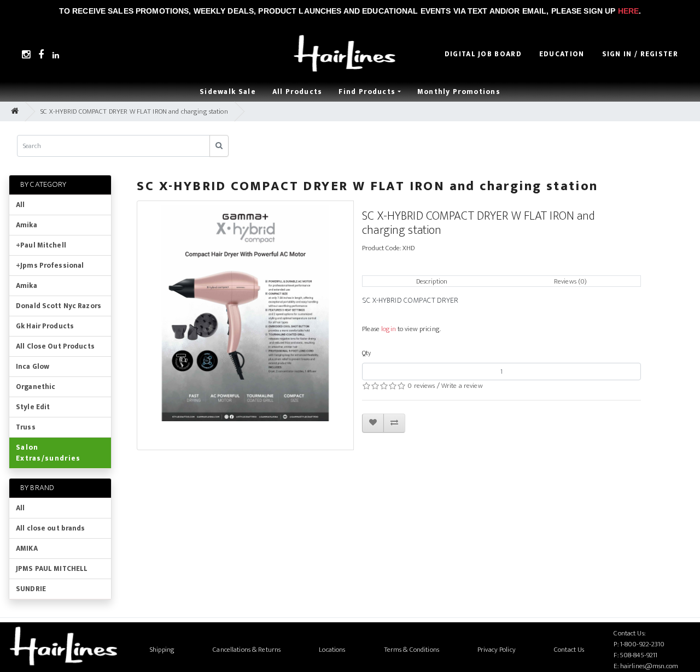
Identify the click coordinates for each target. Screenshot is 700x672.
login (388, 329)
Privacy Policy (496, 650)
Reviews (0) (570, 281)
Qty (366, 352)
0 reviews (421, 386)
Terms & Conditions (411, 650)
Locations (332, 650)
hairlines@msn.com (649, 666)
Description (431, 281)
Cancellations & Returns (247, 650)
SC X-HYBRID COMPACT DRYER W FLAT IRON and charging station (134, 111)
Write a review (462, 386)
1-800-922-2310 (642, 644)
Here (628, 11)
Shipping (162, 650)
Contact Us (569, 650)
